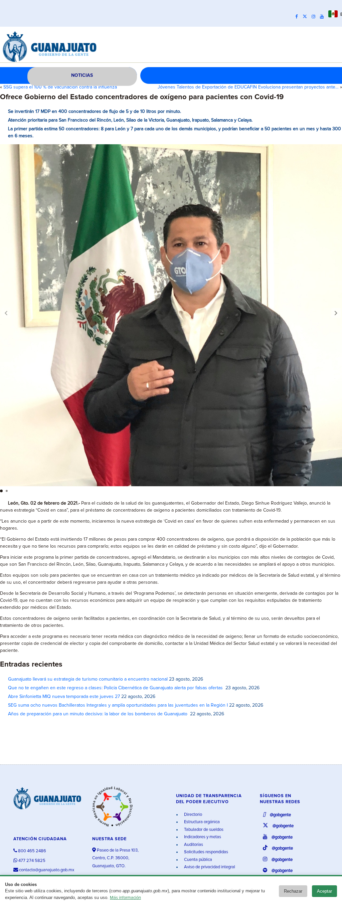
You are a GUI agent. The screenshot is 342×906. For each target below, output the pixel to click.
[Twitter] (306, 16)
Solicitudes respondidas (205, 852)
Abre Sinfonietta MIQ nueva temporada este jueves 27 (64, 696)
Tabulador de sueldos (203, 830)
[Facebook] (298, 16)
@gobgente (280, 815)
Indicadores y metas (202, 837)
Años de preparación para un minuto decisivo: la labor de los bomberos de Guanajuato (98, 714)
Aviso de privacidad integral (209, 867)
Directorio (192, 814)
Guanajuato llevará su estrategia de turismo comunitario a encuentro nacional (88, 679)
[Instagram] (315, 16)
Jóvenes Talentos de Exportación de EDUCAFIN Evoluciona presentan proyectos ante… (248, 87)
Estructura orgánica (201, 822)
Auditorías (193, 845)
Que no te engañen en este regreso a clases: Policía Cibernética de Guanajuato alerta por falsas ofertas (116, 688)
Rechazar (293, 891)
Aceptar (324, 891)
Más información (125, 898)
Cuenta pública (197, 860)
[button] (336, 313)
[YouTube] (323, 16)
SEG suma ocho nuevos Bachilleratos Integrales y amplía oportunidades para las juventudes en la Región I (118, 705)
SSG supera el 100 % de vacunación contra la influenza (60, 87)
